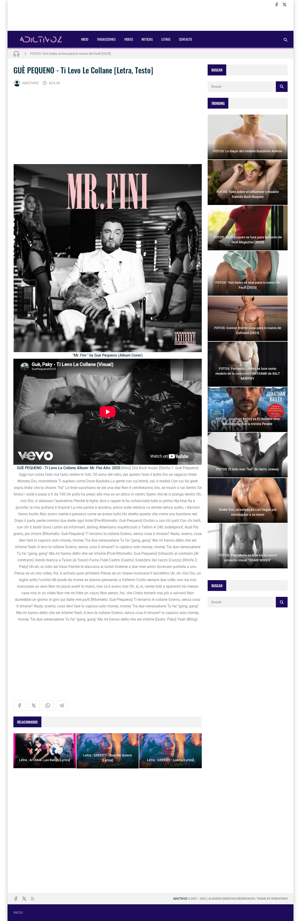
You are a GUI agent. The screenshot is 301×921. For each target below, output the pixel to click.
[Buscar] (285, 39)
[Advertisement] (150, 19)
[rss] (32, 898)
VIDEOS (128, 39)
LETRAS (165, 39)
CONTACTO (185, 39)
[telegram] (62, 705)
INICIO (84, 39)
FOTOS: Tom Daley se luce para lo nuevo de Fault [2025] (70, 53)
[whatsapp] (48, 705)
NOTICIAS (147, 39)
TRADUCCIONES (106, 39)
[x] (284, 4)
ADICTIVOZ (30, 83)
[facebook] (276, 4)
